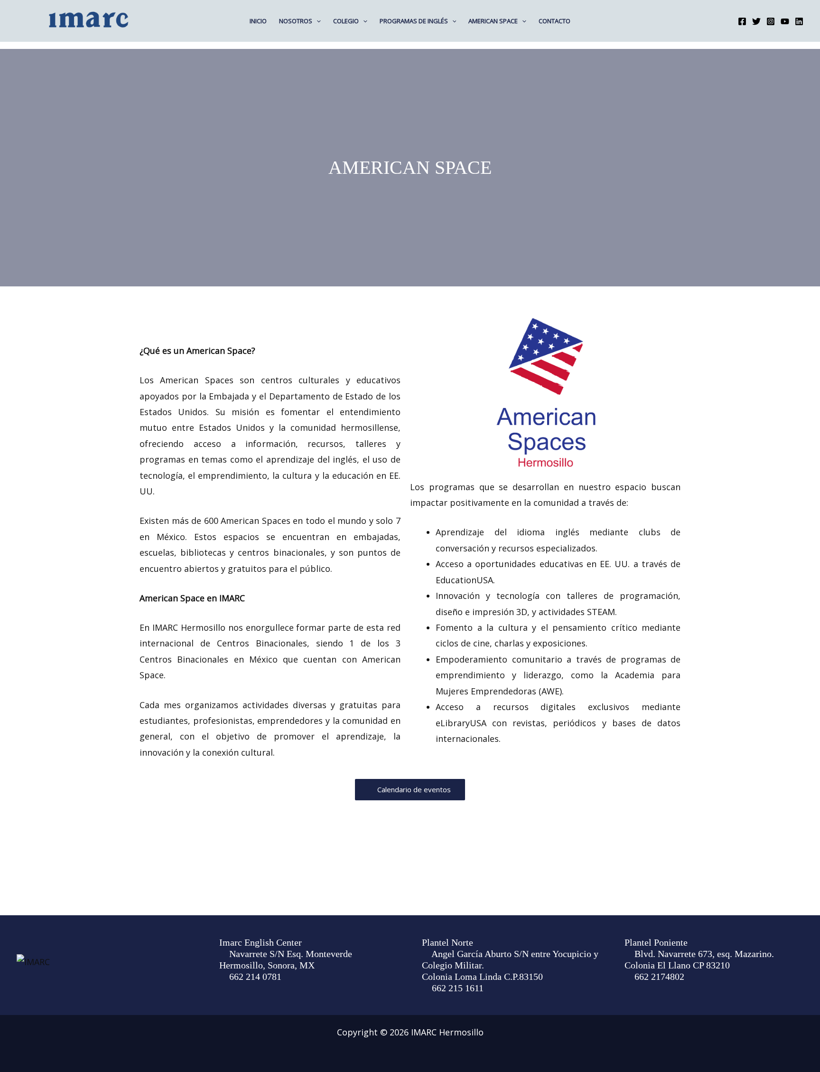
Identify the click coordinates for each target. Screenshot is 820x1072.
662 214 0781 (255, 976)
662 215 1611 (458, 988)
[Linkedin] (799, 21)
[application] (316, 21)
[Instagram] (770, 21)
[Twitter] (756, 21)
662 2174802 (659, 976)
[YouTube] (785, 21)
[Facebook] (742, 21)
